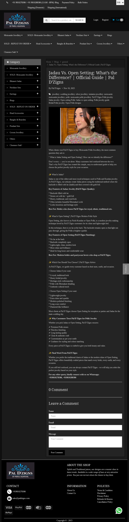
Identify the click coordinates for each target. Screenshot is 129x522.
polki (68, 97)
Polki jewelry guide (101, 100)
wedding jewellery (67, 94)
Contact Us (71, 493)
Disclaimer (101, 493)
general (65, 62)
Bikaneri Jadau (15, 81)
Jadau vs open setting (84, 100)
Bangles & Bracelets (17, 120)
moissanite (108, 94)
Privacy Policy (103, 496)
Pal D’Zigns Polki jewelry (102, 97)
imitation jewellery (96, 94)
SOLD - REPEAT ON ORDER (22, 107)
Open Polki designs (73, 103)
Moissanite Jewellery (18, 68)
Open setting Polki (67, 100)
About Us (71, 490)
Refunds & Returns (105, 499)
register (105, 20)
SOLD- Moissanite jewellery (21, 75)
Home (48, 62)
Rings (109, 35)
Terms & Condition (105, 490)
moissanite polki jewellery (81, 97)
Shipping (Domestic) (36, 7)
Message (52, 434)
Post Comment (57, 452)
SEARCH (79, 20)
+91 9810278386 (19, 2)
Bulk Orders (83, 2)
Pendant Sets (14, 126)
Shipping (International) (57, 7)
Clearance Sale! (15, 145)
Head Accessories (16, 113)
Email (51, 422)
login (96, 20)
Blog (57, 2)
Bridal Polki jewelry (57, 103)
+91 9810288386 (34, 2)
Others (12, 139)
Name (51, 411)
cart (119, 20)
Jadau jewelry (54, 100)
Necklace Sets (15, 87)
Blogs (56, 62)
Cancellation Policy (105, 502)
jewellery (55, 94)
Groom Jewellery (16, 132)
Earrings (12, 94)
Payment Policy (68, 2)
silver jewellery (82, 94)
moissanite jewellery (57, 97)
